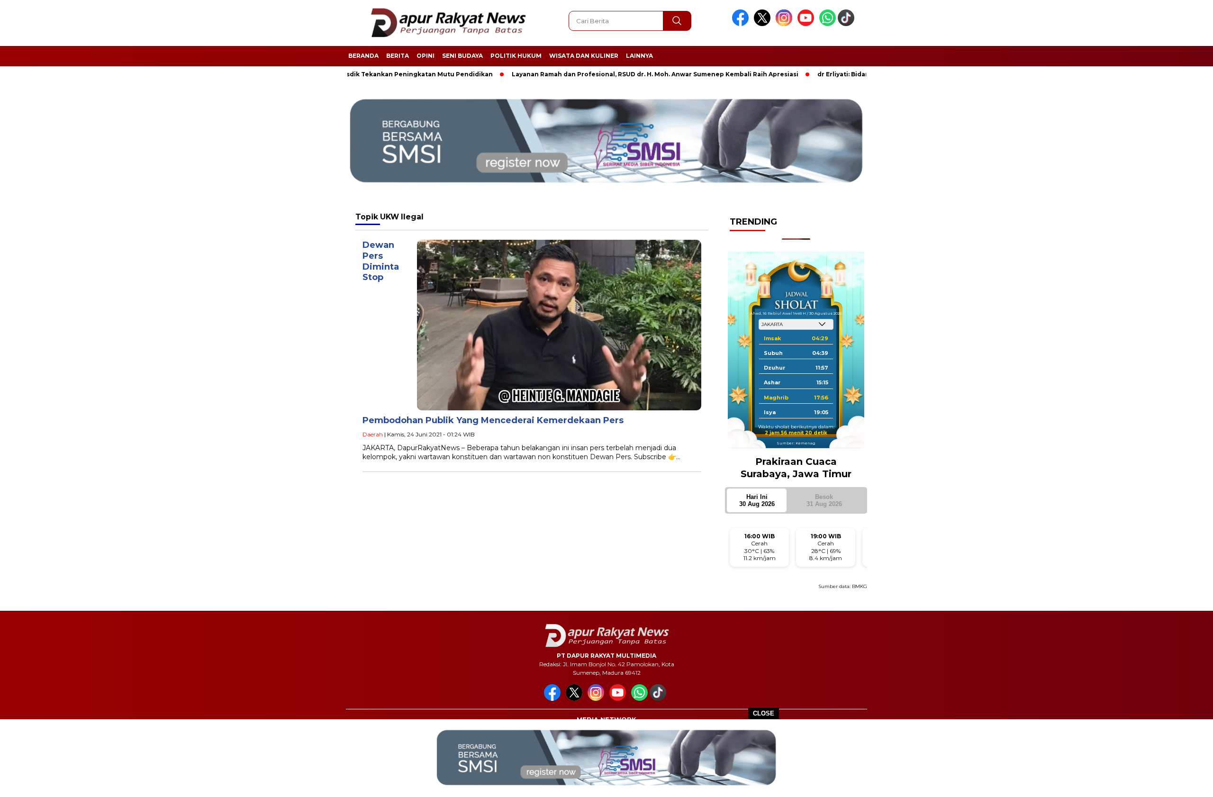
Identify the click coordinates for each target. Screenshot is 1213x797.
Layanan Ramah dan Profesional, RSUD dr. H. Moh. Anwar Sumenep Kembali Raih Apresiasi (615, 74)
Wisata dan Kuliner (583, 55)
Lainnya (639, 55)
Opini (425, 55)
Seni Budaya (462, 55)
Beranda (363, 55)
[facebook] (742, 23)
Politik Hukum (516, 55)
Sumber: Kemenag (796, 443)
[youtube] (807, 23)
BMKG (859, 586)
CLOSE (763, 713)
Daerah (372, 434)
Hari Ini (757, 500)
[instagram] (786, 23)
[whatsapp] (827, 23)
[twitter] (764, 23)
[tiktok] (848, 23)
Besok (824, 500)
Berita (397, 55)
